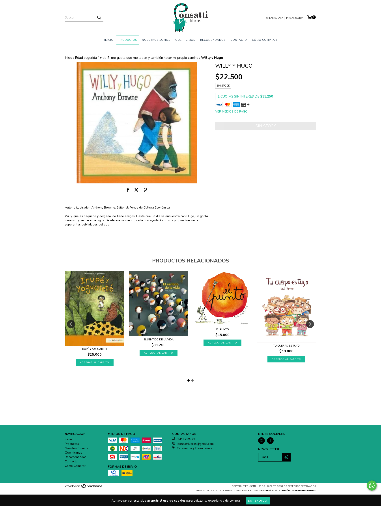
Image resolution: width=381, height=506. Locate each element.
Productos (128, 40)
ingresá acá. (269, 490)
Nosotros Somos (156, 40)
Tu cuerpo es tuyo (286, 345)
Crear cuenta (274, 18)
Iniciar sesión (295, 18)
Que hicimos (185, 40)
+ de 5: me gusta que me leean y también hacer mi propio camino (148, 57)
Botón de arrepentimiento (299, 490)
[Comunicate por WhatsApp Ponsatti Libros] (372, 485)
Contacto (239, 40)
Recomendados (213, 40)
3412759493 (186, 439)
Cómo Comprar (264, 40)
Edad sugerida (86, 57)
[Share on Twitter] (136, 190)
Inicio (109, 40)
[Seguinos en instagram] (261, 440)
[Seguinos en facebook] (270, 440)
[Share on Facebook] (128, 190)
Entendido (257, 500)
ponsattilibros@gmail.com (195, 444)
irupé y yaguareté (95, 349)
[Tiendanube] (84, 487)
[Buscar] (99, 18)
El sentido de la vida (159, 339)
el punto (222, 329)
